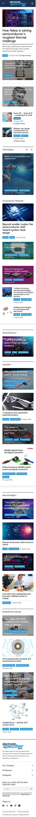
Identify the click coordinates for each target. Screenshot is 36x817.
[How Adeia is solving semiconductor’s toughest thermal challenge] (18, 18)
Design (5, 55)
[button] (3, 3)
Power (15, 352)
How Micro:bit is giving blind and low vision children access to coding (16, 596)
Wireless (23, 631)
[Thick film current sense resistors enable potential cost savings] (18, 509)
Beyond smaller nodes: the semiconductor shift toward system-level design (17, 228)
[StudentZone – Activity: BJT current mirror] (18, 711)
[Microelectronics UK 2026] (18, 562)
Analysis (7, 102)
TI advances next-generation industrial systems (15, 414)
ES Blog (14, 102)
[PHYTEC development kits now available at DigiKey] (18, 250)
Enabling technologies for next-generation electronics (22, 309)
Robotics (17, 136)
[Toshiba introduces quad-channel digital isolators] (18, 346)
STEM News (6, 602)
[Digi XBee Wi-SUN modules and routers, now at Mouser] (18, 625)
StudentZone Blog (8, 665)
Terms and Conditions (23, 811)
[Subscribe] (31, 789)
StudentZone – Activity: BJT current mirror (15, 723)
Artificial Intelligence (11, 190)
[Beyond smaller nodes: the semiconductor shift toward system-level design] (18, 212)
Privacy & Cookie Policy (8, 811)
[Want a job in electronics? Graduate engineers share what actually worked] (18, 685)
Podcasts (17, 118)
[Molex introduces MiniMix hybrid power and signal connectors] (18, 456)
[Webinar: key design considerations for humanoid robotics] (7, 132)
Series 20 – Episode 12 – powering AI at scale (23, 114)
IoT (6, 631)
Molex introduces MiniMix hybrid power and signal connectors (16, 468)
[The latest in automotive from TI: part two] (18, 434)
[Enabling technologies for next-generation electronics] (7, 311)
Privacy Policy (25, 794)
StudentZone (14, 729)
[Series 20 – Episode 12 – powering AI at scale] (7, 117)
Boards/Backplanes (11, 255)
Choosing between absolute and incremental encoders (16, 660)
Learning (5, 729)
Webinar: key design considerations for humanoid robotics (22, 130)
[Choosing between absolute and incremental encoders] (18, 648)
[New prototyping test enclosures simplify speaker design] (18, 275)
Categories (6, 775)
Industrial (8, 352)
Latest (23, 381)
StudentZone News (22, 665)
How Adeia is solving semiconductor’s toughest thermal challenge (16, 36)
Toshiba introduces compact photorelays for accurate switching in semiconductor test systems (23, 292)
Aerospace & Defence (12, 381)
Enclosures (8, 280)
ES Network (7, 770)
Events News (9, 566)
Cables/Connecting (9, 474)
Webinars (25, 136)
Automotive (8, 439)
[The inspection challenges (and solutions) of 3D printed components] (18, 70)
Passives (17, 299)
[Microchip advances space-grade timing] (18, 379)
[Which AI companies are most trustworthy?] (18, 174)
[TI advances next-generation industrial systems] (18, 401)
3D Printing (8, 75)
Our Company (8, 765)
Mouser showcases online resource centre (17, 543)
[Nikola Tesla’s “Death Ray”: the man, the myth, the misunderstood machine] (18, 97)
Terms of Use (6, 795)
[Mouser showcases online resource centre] (18, 531)
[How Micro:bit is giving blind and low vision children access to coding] (18, 583)
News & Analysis (25, 190)
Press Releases (23, 255)
